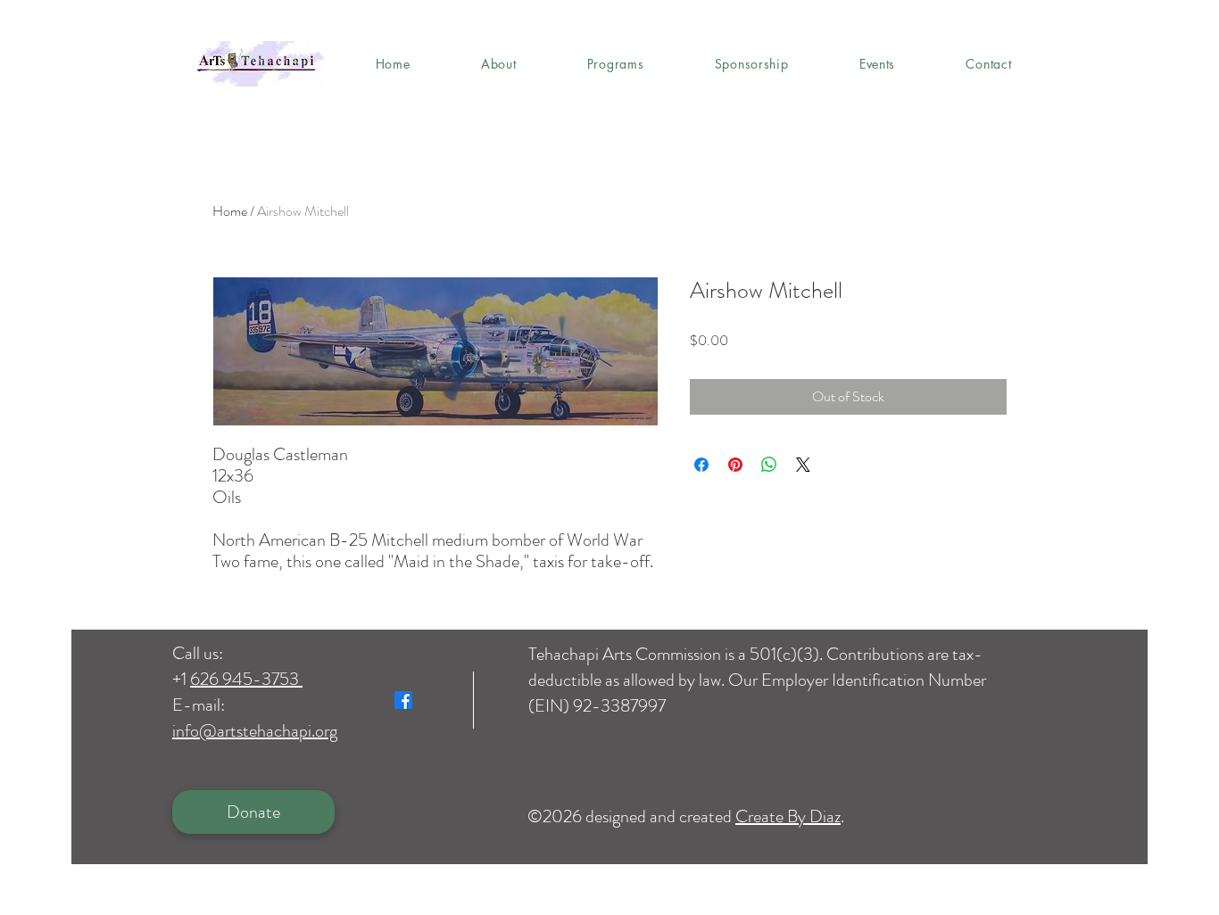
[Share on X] (803, 464)
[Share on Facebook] (701, 464)
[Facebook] (403, 700)
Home (229, 211)
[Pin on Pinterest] (735, 464)
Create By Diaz (788, 816)
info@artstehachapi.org (254, 731)
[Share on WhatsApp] (769, 464)
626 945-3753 (246, 679)
